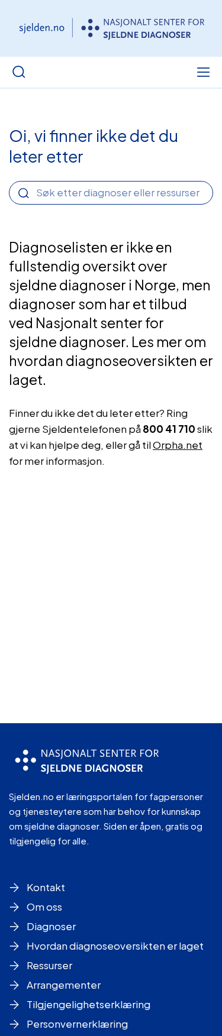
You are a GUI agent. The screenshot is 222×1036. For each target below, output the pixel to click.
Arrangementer (64, 984)
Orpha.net (177, 444)
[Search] (24, 193)
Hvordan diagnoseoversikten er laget (115, 945)
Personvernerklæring (77, 1023)
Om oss (44, 906)
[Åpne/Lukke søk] (19, 72)
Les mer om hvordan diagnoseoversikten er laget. (111, 360)
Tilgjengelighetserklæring (88, 1004)
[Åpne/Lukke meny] (203, 72)
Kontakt (46, 886)
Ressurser (49, 965)
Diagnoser (51, 926)
